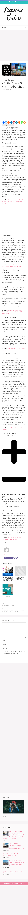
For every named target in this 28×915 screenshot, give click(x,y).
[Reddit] (8, 122)
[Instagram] (12, 2)
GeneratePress (21, 883)
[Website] (14, 558)
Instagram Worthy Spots (8, 605)
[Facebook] (9, 2)
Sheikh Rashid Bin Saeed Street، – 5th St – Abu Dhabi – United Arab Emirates (13, 312)
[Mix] (19, 122)
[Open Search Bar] (26, 27)
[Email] (17, 558)
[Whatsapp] (22, 122)
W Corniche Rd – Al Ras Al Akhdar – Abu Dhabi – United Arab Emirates (12, 201)
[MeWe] (16, 122)
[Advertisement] (14, 46)
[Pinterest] (15, 2)
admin (9, 89)
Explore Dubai (14, 14)
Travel (4, 603)
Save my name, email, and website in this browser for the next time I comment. (14, 653)
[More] (24, 122)
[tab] (14, 472)
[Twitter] (18, 2)
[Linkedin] (11, 122)
